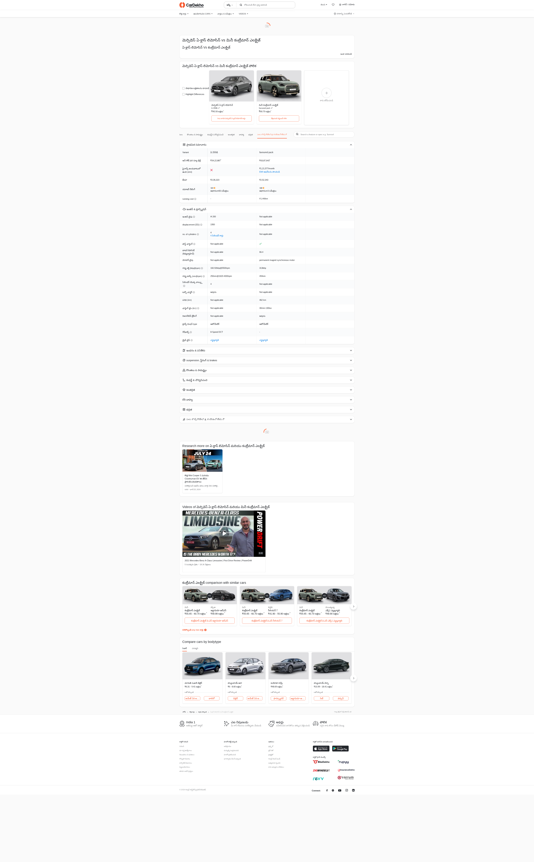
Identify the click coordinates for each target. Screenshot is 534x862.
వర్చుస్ (341, 698)
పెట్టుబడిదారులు (184, 767)
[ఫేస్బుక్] (327, 791)
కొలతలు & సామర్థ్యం (195, 134)
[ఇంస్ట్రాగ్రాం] (346, 791)
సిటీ (321, 698)
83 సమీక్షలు (223, 191)
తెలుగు (323, 4)
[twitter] (333, 791)
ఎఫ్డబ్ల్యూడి (214, 340)
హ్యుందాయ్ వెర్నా (321, 683)
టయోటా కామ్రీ (277, 683)
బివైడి (270, 607)
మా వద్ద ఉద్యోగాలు (185, 750)
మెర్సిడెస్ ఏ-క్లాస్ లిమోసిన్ (222, 105)
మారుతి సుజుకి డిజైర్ (193, 683)
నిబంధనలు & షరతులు (186, 755)
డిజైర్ (235, 698)
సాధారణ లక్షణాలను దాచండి (197, 88)
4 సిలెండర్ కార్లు (216, 235)
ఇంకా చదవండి (346, 54)
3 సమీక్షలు (272, 191)
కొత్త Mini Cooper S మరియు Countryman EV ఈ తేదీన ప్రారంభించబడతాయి (197, 478)
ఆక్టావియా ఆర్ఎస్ (218, 610)
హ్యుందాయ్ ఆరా (235, 683)
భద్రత (250, 134)
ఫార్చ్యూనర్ (279, 698)
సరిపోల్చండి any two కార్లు (192, 630)
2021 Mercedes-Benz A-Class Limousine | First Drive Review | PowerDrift (218, 560)
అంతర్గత (231, 134)
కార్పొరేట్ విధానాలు (185, 763)
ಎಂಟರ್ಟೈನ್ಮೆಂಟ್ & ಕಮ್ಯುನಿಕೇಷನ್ (272, 134)
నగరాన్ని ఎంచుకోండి (344, 14)
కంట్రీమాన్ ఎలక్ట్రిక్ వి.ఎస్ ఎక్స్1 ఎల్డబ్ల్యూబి (324, 621)
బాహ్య (241, 134)
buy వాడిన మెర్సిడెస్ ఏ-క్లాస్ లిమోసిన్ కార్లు (231, 118)
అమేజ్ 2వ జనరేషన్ (193, 698)
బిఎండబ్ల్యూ (330, 607)
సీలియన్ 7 (273, 610)
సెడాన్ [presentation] (184, 648)
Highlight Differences (195, 94)
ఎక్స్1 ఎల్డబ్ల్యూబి (333, 610)
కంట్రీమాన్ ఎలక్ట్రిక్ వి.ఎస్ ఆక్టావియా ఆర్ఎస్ (209, 621)
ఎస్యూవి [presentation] (195, 648)
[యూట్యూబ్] (339, 791)
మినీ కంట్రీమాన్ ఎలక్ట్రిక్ (268, 105)
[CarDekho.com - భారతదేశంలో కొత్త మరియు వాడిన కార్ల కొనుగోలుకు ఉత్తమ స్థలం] (191, 5)
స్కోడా (213, 607)
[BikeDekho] (321, 761)
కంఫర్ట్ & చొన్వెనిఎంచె (215, 134)
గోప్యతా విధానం (184, 759)
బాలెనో (212, 698)
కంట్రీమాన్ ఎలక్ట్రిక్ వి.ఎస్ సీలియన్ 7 (267, 621)
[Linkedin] (353, 791)
